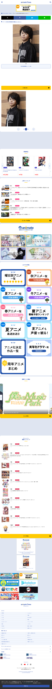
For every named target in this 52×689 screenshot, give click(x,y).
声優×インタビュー (31, 641)
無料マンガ (29, 628)
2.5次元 (3, 626)
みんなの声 (29, 617)
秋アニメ (3, 637)
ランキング (29, 613)
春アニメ (3, 635)
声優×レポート (4, 643)
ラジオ (3, 617)
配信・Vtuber (30, 626)
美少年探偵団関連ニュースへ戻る (26, 66)
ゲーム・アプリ (30, 621)
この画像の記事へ (25, 87)
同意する (26, 686)
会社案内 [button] (2, 651)
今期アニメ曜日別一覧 (31, 633)
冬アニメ (29, 637)
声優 (28, 615)
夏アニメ (29, 635)
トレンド (3, 628)
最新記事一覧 (4, 633)
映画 (28, 619)
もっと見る (26, 416)
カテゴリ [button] (2, 610)
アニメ (3, 615)
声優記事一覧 (30, 639)
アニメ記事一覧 (4, 639)
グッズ (3, 619)
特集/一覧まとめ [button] (4, 630)
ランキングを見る (26, 220)
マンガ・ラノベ (4, 621)
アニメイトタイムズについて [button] (6, 646)
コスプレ (29, 623)
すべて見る (26, 536)
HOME (3, 613)
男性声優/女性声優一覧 (5, 641)
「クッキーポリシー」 (28, 682)
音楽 (2, 623)
